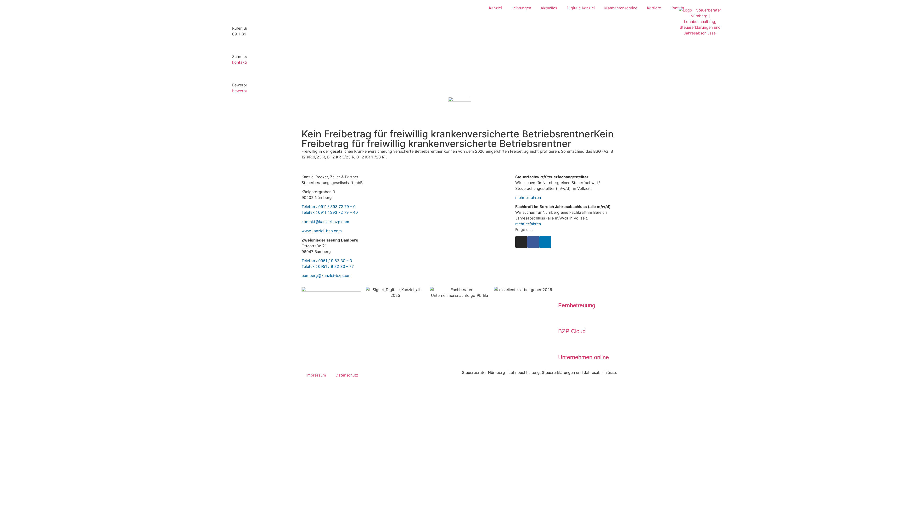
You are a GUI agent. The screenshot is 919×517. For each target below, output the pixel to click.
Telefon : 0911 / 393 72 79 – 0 (329, 206)
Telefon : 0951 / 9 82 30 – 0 (327, 260)
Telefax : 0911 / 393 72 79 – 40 (330, 212)
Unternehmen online (583, 357)
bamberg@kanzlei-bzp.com (327, 275)
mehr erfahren (528, 197)
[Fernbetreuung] (564, 293)
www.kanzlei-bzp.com (322, 230)
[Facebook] (533, 242)
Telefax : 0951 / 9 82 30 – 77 (328, 266)
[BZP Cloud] (564, 319)
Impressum (316, 375)
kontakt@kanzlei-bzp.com (325, 221)
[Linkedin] (545, 242)
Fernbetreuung (576, 305)
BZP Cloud (572, 331)
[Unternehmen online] (564, 345)
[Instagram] (521, 242)
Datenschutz (347, 375)
